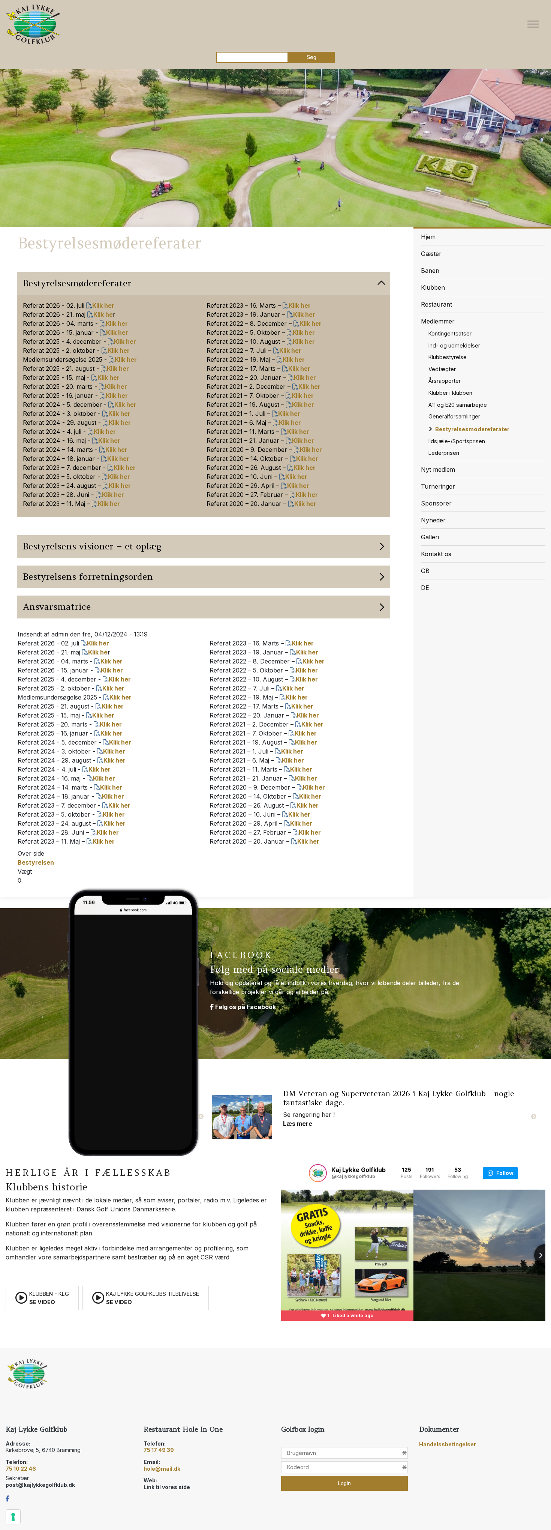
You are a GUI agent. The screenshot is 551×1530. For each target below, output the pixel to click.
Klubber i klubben (450, 393)
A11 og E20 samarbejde (457, 405)
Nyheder (433, 520)
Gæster (431, 253)
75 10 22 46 (21, 1468)
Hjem (428, 237)
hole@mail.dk (162, 1468)
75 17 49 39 (159, 1450)
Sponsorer (436, 503)
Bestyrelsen (36, 862)
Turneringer (438, 486)
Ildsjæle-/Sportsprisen (456, 441)
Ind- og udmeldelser (454, 345)
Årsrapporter (444, 381)
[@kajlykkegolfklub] (317, 1173)
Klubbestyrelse (447, 357)
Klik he (103, 314)
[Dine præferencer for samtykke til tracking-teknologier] (13, 1517)
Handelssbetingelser (447, 1444)
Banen (430, 270)
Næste (534, 1117)
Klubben (433, 287)
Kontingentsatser (450, 333)
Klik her (103, 305)
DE (425, 587)
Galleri (430, 537)
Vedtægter (442, 369)
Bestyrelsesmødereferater (472, 429)
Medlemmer (438, 321)
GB (425, 571)
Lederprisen (443, 453)
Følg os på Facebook (245, 1007)
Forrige (201, 1117)
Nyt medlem (438, 469)
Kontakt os (436, 554)
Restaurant (436, 304)
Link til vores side (167, 1487)
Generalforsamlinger (454, 416)
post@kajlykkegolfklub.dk (40, 1485)
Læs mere (297, 1114)
